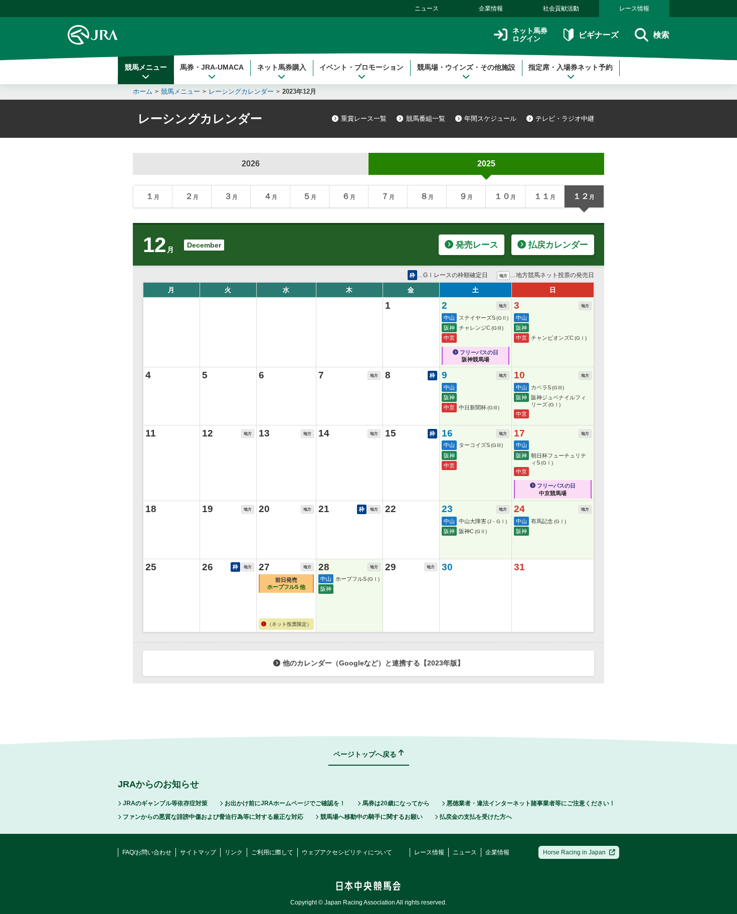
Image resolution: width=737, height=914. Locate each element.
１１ (545, 196)
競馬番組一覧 (425, 118)
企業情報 (491, 8)
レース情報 (634, 8)
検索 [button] (661, 35)
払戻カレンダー (558, 245)
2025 (486, 163)
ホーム (142, 91)
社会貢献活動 (561, 8)
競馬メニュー (146, 67)
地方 (503, 306)
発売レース (477, 245)
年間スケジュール (490, 118)
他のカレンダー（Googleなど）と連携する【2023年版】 (373, 663)
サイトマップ (198, 852)
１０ (505, 196)
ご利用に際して (272, 852)
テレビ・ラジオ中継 (564, 118)
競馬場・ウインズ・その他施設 (466, 67)
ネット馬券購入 (281, 67)
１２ (584, 196)
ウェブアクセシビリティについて (347, 852)
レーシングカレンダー (241, 91)
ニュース (427, 8)
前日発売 (286, 583)
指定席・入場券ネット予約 (570, 67)
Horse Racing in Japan (574, 852)
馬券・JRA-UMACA (212, 67)
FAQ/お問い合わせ (146, 852)
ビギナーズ (598, 35)
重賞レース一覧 (364, 118)
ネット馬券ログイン (529, 35)
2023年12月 (299, 91)
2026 (251, 163)
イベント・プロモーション (361, 67)
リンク (234, 852)
